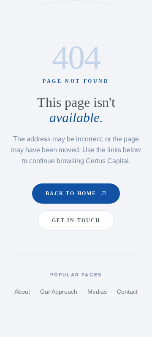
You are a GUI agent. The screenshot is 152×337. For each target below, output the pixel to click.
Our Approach (58, 291)
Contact (127, 291)
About (22, 291)
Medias (97, 291)
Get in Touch (76, 220)
